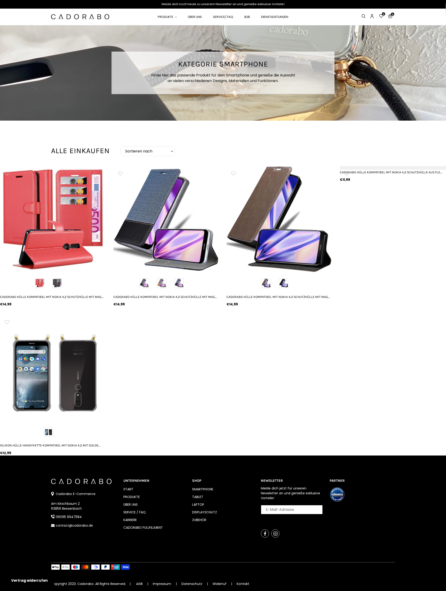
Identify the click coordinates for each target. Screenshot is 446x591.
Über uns (130, 504)
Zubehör (199, 520)
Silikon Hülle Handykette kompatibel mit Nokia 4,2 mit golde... (50, 445)
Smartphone (202, 489)
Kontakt (243, 583)
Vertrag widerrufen (29, 580)
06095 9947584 (69, 517)
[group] (53, 219)
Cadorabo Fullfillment (143, 527)
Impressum (162, 583)
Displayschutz (204, 512)
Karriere (130, 520)
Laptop (198, 504)
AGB (139, 583)
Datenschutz (192, 583)
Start (128, 489)
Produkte (131, 497)
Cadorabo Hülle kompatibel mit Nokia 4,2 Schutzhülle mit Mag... (52, 297)
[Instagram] (275, 533)
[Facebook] (265, 533)
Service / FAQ (134, 512)
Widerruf (220, 583)
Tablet (197, 497)
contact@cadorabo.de (74, 525)
